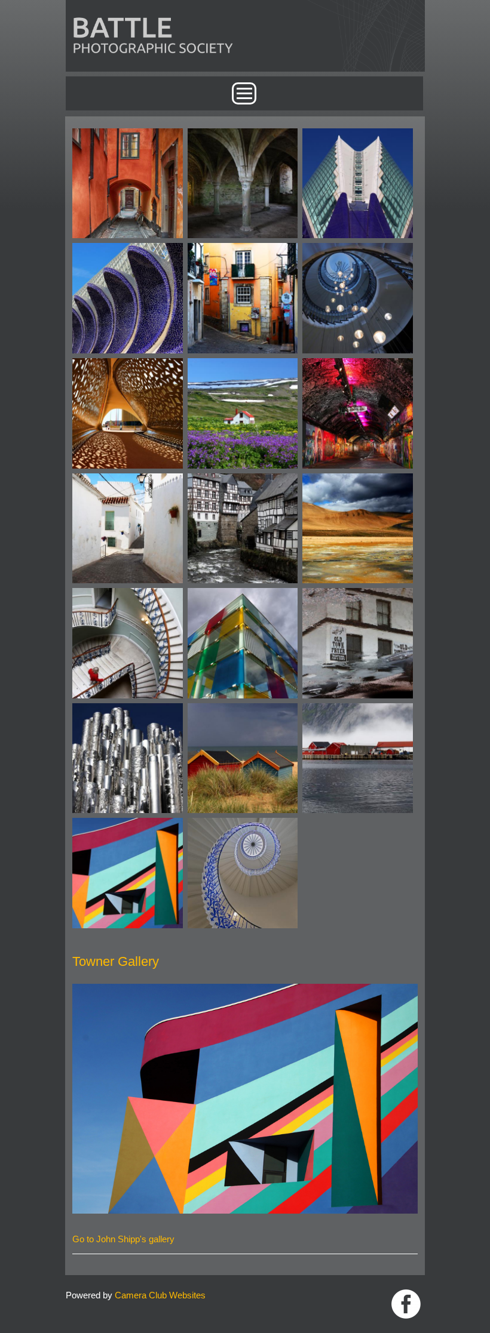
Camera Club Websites (160, 1295)
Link (406, 1304)
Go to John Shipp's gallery (123, 1239)
